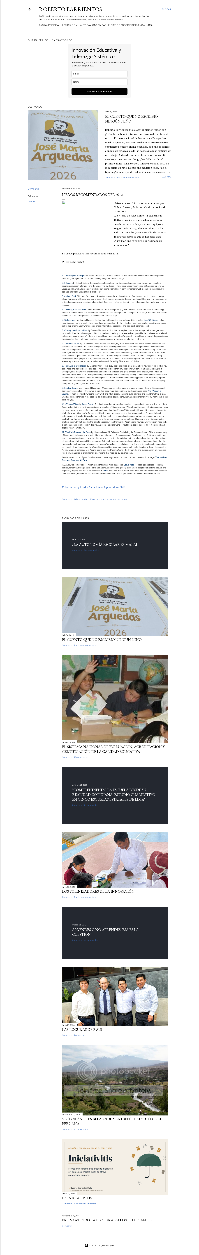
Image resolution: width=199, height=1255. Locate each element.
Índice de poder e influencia (126, 25)
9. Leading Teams (70, 388)
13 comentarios (81, 757)
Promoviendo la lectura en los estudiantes (107, 1220)
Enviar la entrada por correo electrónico (108, 499)
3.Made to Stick (69, 296)
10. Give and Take (70, 404)
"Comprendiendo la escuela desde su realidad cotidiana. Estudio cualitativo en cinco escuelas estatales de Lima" (113, 794)
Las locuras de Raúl (82, 1029)
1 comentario (80, 1035)
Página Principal (49, 25)
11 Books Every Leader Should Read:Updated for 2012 (93, 487)
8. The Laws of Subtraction (74, 366)
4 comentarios (91, 940)
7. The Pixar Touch (70, 344)
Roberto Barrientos (70, 9)
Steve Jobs (129, 465)
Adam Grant (87, 404)
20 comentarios (91, 550)
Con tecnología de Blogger (102, 1245)
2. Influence (67, 283)
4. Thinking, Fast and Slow (74, 309)
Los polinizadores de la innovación (98, 891)
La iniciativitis (77, 1198)
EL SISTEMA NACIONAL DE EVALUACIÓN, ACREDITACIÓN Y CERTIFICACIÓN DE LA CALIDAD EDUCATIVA (113, 749)
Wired (106, 471)
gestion (32, 201)
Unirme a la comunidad (99, 91)
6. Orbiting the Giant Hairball (75, 330)
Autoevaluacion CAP (93, 25)
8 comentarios (91, 805)
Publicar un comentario (128, 177)
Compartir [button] (110, 177)
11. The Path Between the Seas (76, 432)
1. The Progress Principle (73, 275)
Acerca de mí (70, 25)
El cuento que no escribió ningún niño (102, 639)
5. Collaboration (69, 320)
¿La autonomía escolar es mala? (104, 544)
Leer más (166, 177)
